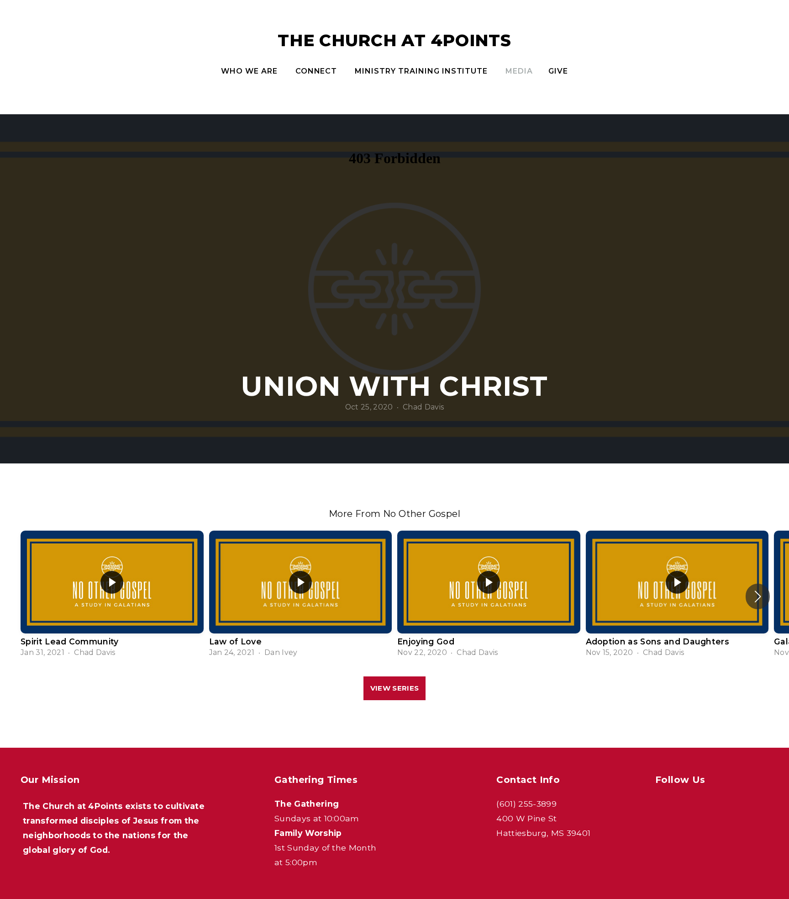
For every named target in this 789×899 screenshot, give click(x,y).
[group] (112, 597)
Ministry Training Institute (422, 71)
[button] (758, 596)
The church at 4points (394, 40)
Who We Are (250, 71)
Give (558, 71)
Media (519, 71)
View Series (394, 688)
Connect (317, 71)
